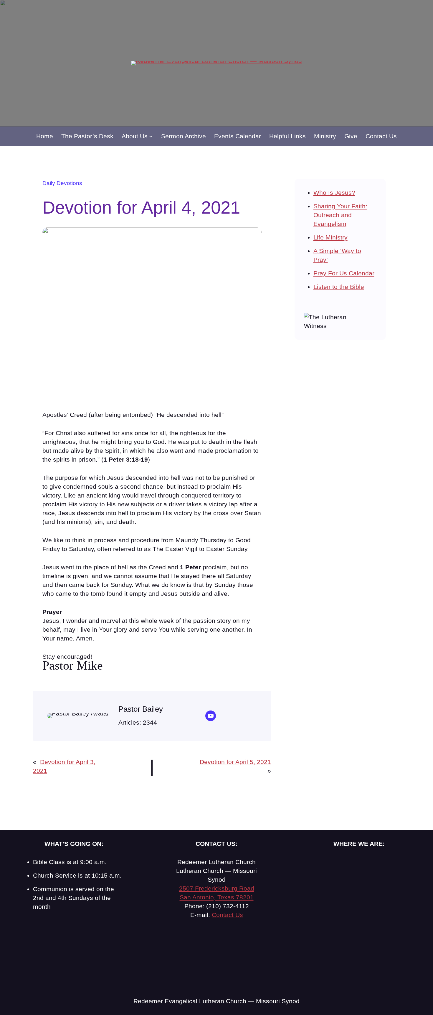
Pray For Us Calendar (343, 273)
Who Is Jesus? (334, 192)
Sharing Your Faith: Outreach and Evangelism (340, 215)
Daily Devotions (62, 183)
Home (44, 136)
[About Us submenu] (151, 136)
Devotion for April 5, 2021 (235, 761)
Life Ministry (330, 237)
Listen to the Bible (338, 286)
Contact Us (227, 914)
